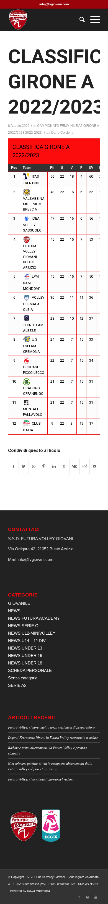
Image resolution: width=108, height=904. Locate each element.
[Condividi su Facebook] (13, 466)
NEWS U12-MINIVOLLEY (31, 633)
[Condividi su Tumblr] (64, 466)
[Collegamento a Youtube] (96, 897)
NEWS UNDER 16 (25, 655)
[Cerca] (79, 20)
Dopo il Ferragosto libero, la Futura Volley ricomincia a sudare (53, 737)
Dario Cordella (62, 133)
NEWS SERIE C (23, 625)
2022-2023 (33, 133)
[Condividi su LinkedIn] (54, 466)
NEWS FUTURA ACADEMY (34, 618)
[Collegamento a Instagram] (87, 897)
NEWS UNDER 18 (25, 663)
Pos (14, 168)
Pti (52, 168)
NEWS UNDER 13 (25, 648)
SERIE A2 (17, 685)
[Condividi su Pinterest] (44, 466)
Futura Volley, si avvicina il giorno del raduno (40, 779)
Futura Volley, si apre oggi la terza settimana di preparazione (51, 727)
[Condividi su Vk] (74, 466)
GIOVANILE (19, 603)
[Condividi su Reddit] (85, 466)
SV (91, 168)
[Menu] (92, 20)
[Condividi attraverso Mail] (95, 466)
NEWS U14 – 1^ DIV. (27, 640)
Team (27, 168)
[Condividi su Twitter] (24, 466)
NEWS (14, 610)
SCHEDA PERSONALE (30, 670)
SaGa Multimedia (38, 890)
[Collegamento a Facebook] (79, 897)
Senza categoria (22, 678)
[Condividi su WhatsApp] (34, 466)
